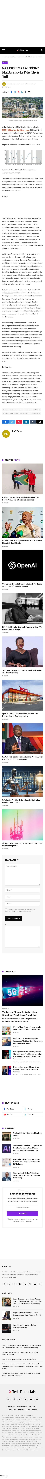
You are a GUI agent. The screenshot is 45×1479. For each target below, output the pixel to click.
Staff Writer (13, 84)
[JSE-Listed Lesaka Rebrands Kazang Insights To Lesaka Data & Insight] (22, 608)
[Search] (42, 50)
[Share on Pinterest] (18, 92)
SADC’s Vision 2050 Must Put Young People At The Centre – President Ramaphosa (22, 758)
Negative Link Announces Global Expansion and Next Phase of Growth (27, 1313)
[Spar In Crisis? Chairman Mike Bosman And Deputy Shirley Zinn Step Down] (22, 695)
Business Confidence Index (12, 410)
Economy (28, 410)
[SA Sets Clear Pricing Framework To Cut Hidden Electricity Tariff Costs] (22, 522)
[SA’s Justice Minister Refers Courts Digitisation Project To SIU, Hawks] (22, 781)
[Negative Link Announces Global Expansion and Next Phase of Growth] (6, 1315)
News (5, 62)
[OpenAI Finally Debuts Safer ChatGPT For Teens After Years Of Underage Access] (22, 565)
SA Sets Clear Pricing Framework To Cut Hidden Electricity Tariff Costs (27, 1028)
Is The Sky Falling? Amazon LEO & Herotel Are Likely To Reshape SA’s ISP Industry (26, 1161)
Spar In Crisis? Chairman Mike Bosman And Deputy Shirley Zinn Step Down (20, 714)
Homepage (10, 1406)
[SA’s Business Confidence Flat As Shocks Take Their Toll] (22, 117)
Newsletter (22, 1406)
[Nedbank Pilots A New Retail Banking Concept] (6, 1136)
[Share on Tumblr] (25, 92)
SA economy (35, 413)
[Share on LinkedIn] (22, 92)
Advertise (12, 1410)
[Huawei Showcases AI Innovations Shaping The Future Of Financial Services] (6, 1070)
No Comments (31, 84)
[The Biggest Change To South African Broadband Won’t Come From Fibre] (22, 990)
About (34, 1410)
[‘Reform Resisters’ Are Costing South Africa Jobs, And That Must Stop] (22, 651)
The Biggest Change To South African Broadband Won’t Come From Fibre (19, 1013)
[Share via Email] (29, 92)
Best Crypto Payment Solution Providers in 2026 (24, 1326)
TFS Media (29, 1415)
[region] (22, 207)
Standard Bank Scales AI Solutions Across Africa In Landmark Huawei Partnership (26, 1175)
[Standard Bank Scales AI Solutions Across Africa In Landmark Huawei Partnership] (6, 1176)
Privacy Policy (20, 1221)
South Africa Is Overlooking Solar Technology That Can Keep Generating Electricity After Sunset (27, 1041)
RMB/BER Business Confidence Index (16, 130)
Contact (32, 1406)
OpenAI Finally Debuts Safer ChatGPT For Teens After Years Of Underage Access (22, 585)
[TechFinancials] (22, 50)
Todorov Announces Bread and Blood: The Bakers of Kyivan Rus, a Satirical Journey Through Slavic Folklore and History (22, 1366)
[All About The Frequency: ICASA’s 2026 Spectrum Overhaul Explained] (22, 824)
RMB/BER (37, 410)
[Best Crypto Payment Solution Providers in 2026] (6, 1328)
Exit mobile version (6, 1478)
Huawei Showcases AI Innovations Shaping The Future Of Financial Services (26, 1069)
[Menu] (3, 50)
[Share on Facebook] (11, 92)
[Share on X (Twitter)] (15, 92)
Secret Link (4, 1475)
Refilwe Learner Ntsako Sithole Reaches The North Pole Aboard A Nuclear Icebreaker (20, 498)
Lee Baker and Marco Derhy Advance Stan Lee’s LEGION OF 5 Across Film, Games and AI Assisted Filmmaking (27, 1301)
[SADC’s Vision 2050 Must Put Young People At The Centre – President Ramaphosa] (22, 738)
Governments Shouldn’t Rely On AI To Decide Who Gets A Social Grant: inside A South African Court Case (27, 1147)
